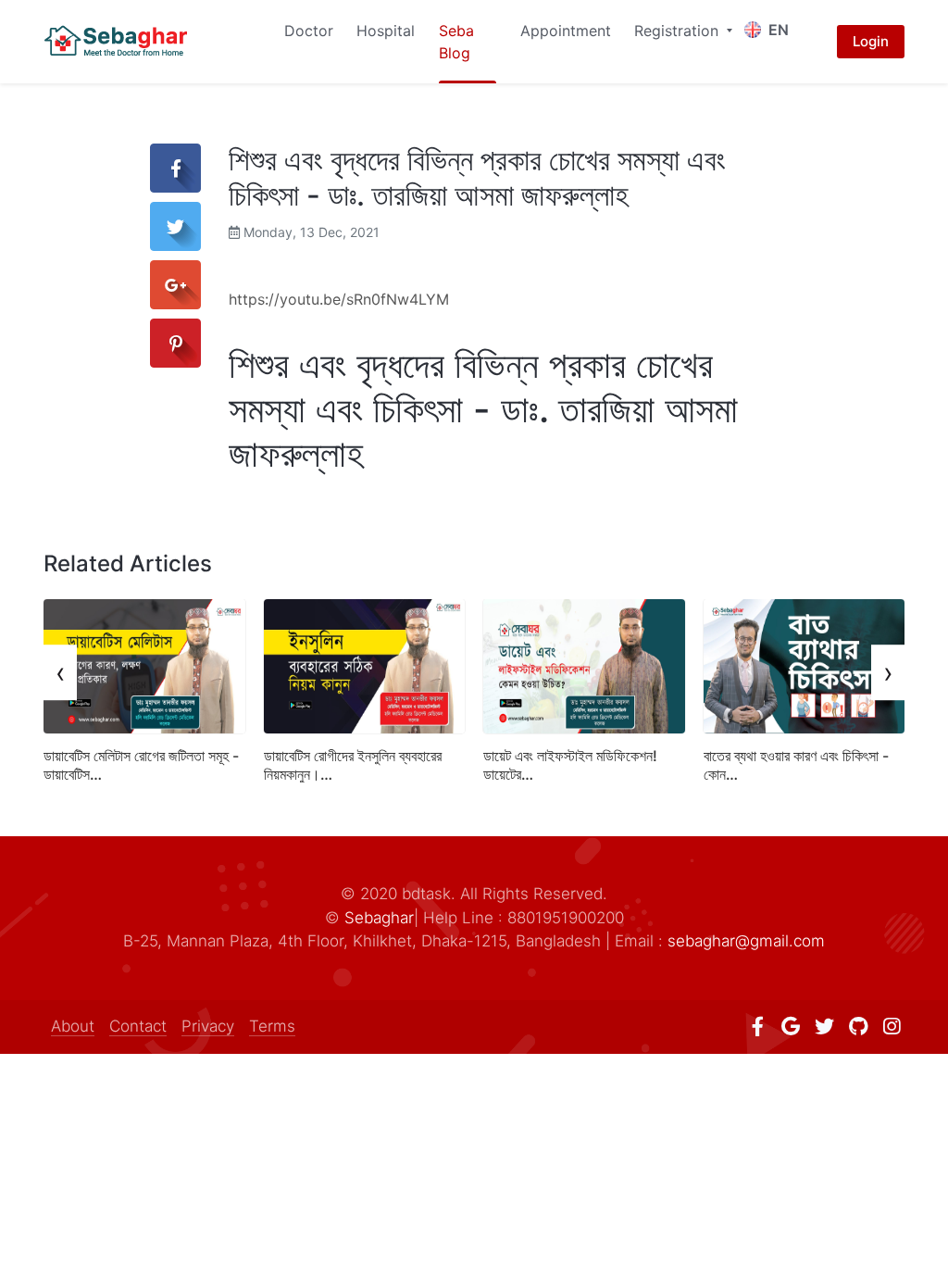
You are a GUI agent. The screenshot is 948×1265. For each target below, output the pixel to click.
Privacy (207, 1026)
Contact (138, 1026)
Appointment (565, 30)
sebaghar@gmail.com (746, 941)
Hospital (385, 30)
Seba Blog (456, 41)
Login (871, 41)
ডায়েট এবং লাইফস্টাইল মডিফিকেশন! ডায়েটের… (570, 765)
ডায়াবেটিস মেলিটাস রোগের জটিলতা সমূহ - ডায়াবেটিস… (141, 765)
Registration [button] (678, 30)
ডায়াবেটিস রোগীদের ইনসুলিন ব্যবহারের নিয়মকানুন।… (353, 765)
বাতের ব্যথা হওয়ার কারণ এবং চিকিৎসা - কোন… (796, 765)
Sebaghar (379, 917)
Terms (272, 1026)
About (72, 1026)
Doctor (308, 30)
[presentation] (60, 672)
